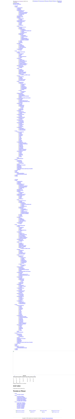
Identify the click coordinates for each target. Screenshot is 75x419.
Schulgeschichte (19, 222)
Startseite (16, 179)
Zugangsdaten (21, 336)
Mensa (20, 229)
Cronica (20, 223)
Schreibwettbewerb (22, 303)
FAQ (22, 281)
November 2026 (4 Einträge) (21, 399)
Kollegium (19, 191)
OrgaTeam (21, 216)
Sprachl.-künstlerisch (20, 305)
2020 (16, 393)
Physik (20, 329)
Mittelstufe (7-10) (20, 189)
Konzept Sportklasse (22, 236)
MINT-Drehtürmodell (22, 245)
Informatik (20, 327)
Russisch (20, 313)
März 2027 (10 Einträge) (21, 404)
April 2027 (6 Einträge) (21, 405)
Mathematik (21, 328)
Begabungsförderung (20, 296)
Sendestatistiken (23, 262)
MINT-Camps (21, 247)
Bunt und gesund (22, 253)
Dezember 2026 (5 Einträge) (21, 400)
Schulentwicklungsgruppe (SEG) (24, 275)
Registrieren (21, 221)
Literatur (20, 311)
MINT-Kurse (21, 244)
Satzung (22, 210)
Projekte (20, 196)
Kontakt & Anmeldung (25, 213)
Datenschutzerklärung (20, 346)
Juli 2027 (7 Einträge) (20, 408)
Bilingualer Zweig (20, 239)
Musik (20, 312)
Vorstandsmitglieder (24, 209)
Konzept (22, 280)
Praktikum (18, 343)
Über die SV (21, 198)
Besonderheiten (21, 187)
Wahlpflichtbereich (20, 332)
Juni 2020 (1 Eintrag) (20, 394)
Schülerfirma (19, 284)
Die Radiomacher (24, 261)
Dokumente (21, 252)
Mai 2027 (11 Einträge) (21, 406)
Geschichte (21, 318)
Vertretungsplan (19, 334)
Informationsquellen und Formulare (25, 271)
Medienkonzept (21, 278)
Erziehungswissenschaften (23, 317)
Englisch (20, 307)
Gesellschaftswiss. (20, 315)
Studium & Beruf (20, 266)
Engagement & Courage (21, 290)
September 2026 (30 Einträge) (22, 398)
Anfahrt (16, 348)
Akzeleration (21, 299)
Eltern (18, 199)
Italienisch (20, 309)
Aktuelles (20, 193)
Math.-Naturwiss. (20, 324)
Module (20, 270)
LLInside (20, 215)
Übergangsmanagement (23, 186)
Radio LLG (21, 256)
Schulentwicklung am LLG (23, 274)
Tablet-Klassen (21, 279)
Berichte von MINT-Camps (25, 248)
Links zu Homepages (22, 220)
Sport (18, 331)
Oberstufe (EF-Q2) (20, 190)
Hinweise (20, 335)
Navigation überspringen (17, 4)
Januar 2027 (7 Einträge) (21, 402)
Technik (20, 330)
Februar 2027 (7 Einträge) (21, 403)
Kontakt (16, 349)
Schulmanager (19, 333)
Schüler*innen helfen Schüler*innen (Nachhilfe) (25, 342)
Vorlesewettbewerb (22, 302)
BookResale (19, 339)
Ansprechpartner (19, 181)
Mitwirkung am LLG (22, 200)
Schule (16, 180)
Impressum (17, 345)
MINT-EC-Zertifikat (22, 246)
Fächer (16, 304)
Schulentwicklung (20, 272)
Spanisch (20, 314)
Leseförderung (19, 300)
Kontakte (20, 188)
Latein (20, 310)
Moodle (18, 337)
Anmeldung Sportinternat (23, 237)
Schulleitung (19, 183)
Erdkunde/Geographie (22, 316)
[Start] (18, 1)
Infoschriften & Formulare (21, 338)
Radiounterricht (23, 260)
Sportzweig (19, 231)
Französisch (21, 308)
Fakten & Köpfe (21, 233)
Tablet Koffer (21, 282)
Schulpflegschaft (21, 202)
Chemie (20, 326)
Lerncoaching (21, 295)
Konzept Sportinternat (22, 238)
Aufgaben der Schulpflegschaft (26, 204)
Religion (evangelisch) (22, 322)
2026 (16, 395)
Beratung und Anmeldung (23, 185)
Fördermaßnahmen (24, 211)
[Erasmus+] (60, 2)
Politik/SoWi (21, 320)
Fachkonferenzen (24, 206)
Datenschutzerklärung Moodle (22, 347)
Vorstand (22, 205)
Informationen (21, 192)
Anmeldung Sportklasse (23, 234)
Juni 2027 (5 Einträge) (20, 407)
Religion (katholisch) (22, 323)
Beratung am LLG (20, 293)
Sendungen (23, 259)
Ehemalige (19, 217)
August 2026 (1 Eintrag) (21, 397)
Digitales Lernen (19, 276)
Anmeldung (19, 182)
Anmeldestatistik (21, 219)
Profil (16, 224)
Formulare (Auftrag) (22, 286)
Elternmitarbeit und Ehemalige (24, 269)
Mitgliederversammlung (25, 212)
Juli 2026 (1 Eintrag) (20, 396)
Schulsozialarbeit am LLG (21, 194)
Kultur (18, 254)
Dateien (20, 197)
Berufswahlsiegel (22, 268)
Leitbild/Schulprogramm (21, 225)
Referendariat (19, 341)
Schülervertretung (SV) (21, 195)
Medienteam (21, 283)
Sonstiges (22, 263)
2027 (16, 401)
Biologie (20, 325)
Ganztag (18, 226)
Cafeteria (20, 214)
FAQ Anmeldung (22, 235)
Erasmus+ (18, 249)
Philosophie (21, 319)
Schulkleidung (19, 340)
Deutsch (20, 306)
